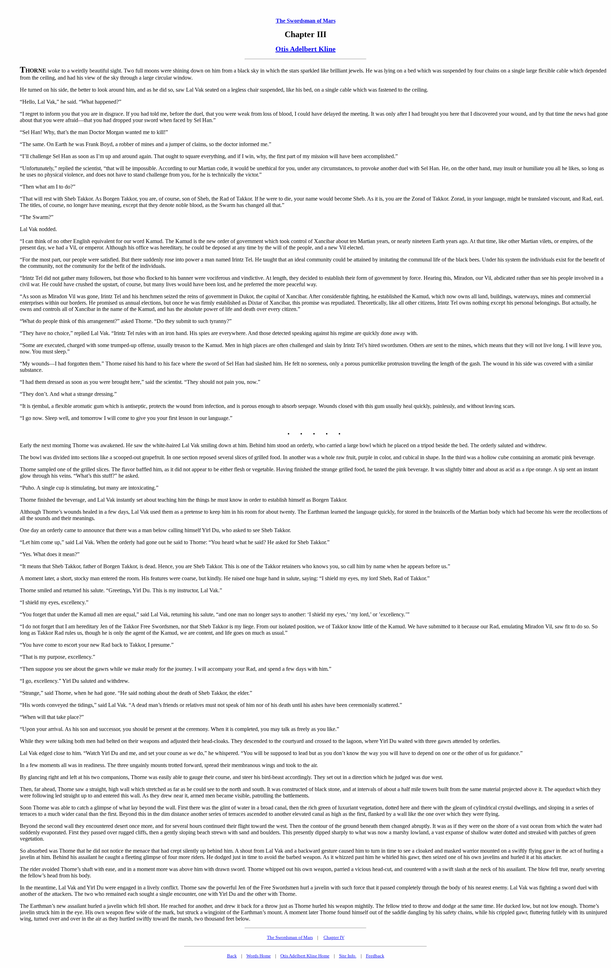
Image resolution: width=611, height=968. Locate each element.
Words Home (258, 955)
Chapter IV (334, 937)
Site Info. (347, 955)
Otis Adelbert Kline (305, 49)
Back (232, 955)
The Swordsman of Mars (306, 21)
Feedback (375, 955)
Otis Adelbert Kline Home (305, 955)
